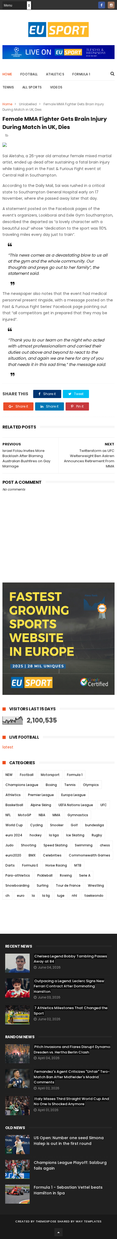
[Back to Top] (58, 1232)
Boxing (51, 784)
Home (7, 74)
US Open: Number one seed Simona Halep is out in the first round (69, 1140)
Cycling (36, 825)
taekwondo (93, 895)
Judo (9, 845)
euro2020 (13, 855)
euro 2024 (13, 835)
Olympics (91, 784)
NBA (42, 815)
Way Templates (89, 1221)
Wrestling (96, 885)
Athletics (55, 74)
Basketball (14, 805)
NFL (8, 815)
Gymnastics (77, 815)
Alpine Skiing (40, 805)
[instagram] (111, 5)
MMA (56, 815)
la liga (54, 835)
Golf (74, 825)
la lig (46, 895)
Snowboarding (17, 885)
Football (29, 74)
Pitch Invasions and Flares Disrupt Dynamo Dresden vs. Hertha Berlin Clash (72, 1049)
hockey (36, 835)
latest (7, 747)
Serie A (84, 875)
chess (105, 845)
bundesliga (94, 825)
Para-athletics (17, 875)
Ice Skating (75, 835)
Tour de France (68, 885)
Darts (10, 865)
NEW (9, 774)
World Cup (14, 825)
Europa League (73, 795)
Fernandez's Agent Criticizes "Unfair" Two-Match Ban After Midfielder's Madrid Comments (72, 1077)
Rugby (97, 835)
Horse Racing (56, 865)
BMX (32, 855)
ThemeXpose (46, 1221)
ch (7, 895)
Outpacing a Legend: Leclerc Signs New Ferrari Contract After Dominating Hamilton (69, 986)
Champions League (21, 784)
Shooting (28, 845)
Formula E (30, 865)
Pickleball (45, 875)
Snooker (56, 825)
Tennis (8, 87)
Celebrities (52, 855)
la (33, 895)
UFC (103, 805)
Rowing (66, 875)
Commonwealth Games (89, 855)
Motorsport (50, 774)
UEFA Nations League (76, 805)
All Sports (32, 87)
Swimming (84, 845)
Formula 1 (81, 74)
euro (20, 895)
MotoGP (24, 815)
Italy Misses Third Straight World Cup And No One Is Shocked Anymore (71, 1101)
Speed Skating (55, 845)
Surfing (42, 885)
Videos (56, 87)
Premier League (41, 795)
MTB (77, 865)
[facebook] (101, 5)
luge (60, 895)
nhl (74, 895)
